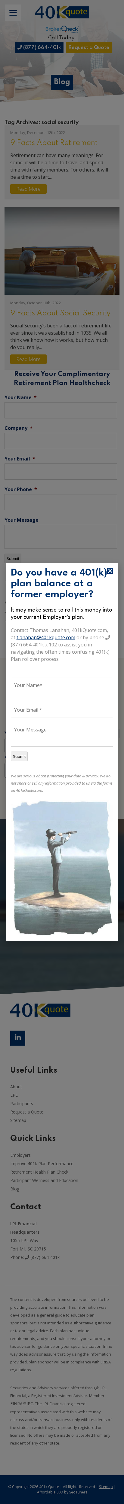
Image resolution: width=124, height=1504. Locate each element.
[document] (62, 752)
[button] (110, 571)
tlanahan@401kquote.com (46, 637)
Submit (19, 756)
